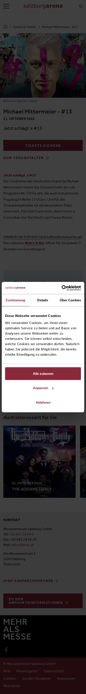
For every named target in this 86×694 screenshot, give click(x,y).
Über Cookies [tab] (70, 300)
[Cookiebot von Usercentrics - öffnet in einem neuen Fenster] (62, 288)
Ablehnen (43, 402)
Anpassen (40, 388)
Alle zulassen (43, 373)
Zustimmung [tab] (15, 300)
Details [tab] (42, 300)
